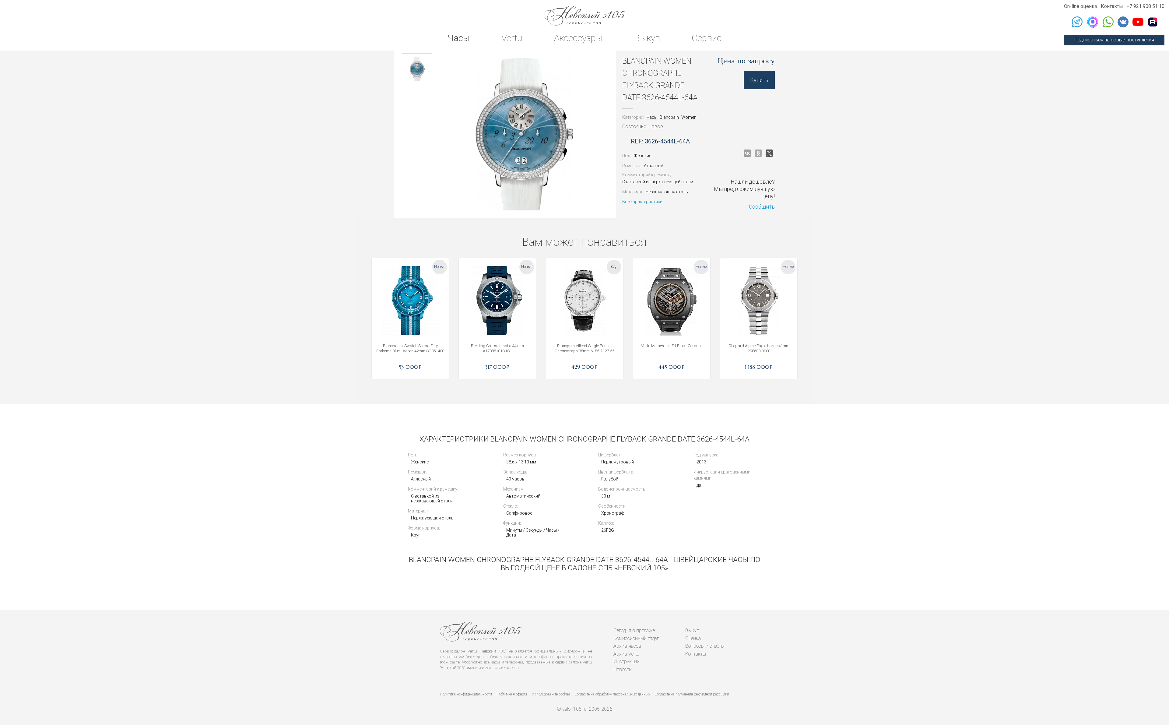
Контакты (1112, 6)
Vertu (511, 38)
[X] (769, 153)
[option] (417, 69)
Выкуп (647, 38)
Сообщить (762, 206)
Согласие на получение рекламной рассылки (692, 694)
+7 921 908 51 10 (1145, 6)
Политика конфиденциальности (466, 694)
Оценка (693, 638)
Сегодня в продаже (634, 630)
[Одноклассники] (758, 153)
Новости (622, 669)
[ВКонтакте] (747, 153)
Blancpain (669, 117)
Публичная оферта (512, 694)
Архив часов (627, 646)
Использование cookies (551, 694)
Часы (459, 38)
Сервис (706, 38)
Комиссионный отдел (636, 638)
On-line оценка (1080, 6)
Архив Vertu (626, 654)
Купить (759, 80)
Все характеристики (642, 201)
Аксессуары (578, 38)
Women (689, 117)
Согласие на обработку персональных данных (612, 694)
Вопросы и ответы (705, 646)
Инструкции (626, 661)
